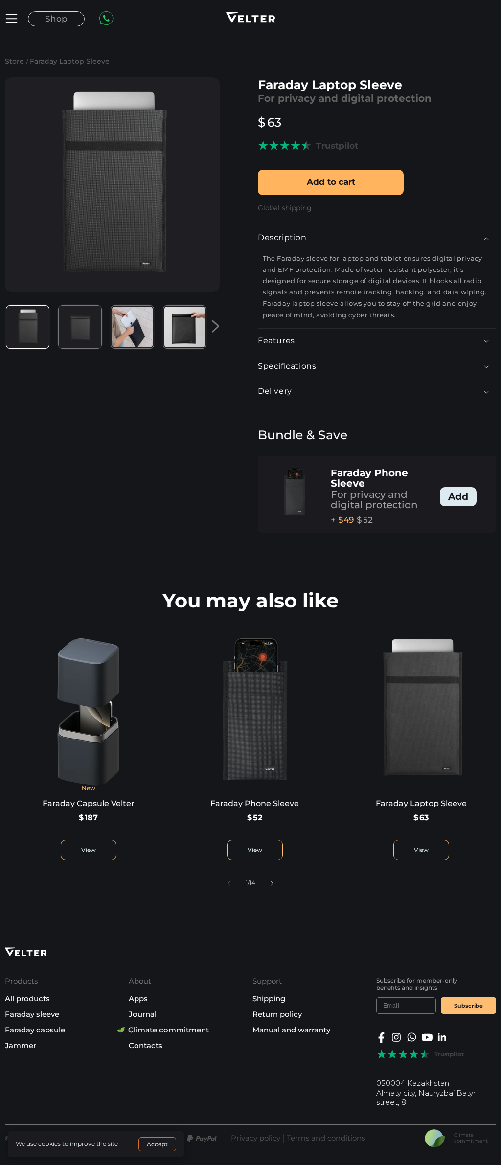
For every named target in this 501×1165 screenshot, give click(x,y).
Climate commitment (169, 1029)
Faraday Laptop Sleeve (70, 61)
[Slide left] (229, 883)
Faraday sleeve (32, 1014)
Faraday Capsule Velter (89, 803)
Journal (143, 1014)
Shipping (268, 998)
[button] (11, 18)
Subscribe (468, 1005)
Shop (56, 18)
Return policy (277, 1014)
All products (27, 998)
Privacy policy (255, 1138)
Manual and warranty (291, 1029)
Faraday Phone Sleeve (369, 478)
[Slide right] (272, 883)
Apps (138, 998)
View (88, 849)
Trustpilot (337, 145)
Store (14, 61)
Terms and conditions (326, 1138)
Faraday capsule (35, 1029)
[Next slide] (213, 327)
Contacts (145, 1045)
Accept (157, 1144)
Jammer (20, 1045)
